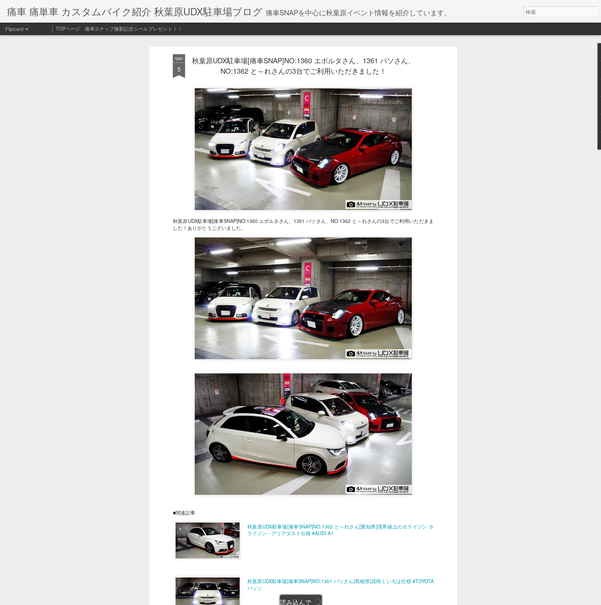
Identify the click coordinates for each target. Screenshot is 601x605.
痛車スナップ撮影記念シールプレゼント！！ (133, 28)
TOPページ (68, 28)
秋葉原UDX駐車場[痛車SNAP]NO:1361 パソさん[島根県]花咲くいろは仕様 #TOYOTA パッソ (340, 584)
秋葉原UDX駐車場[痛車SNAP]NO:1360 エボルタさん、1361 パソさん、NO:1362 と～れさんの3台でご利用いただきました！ (303, 65)
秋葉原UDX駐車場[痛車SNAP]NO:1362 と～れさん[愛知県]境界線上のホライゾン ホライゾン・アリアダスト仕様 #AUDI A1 (340, 530)
